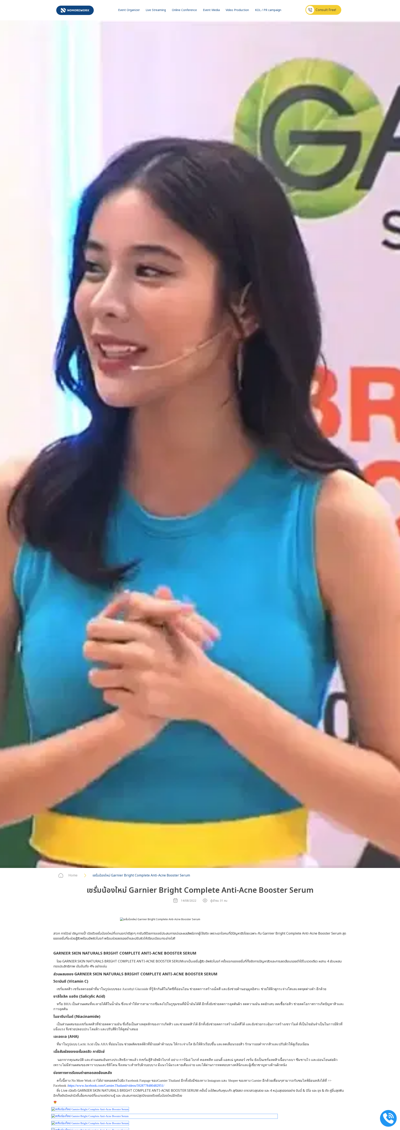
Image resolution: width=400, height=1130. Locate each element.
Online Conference (184, 10)
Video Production (237, 10)
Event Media (211, 10)
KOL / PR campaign (268, 10)
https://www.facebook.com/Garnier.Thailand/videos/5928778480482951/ (116, 1085)
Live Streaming (156, 10)
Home (73, 875)
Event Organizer (129, 10)
